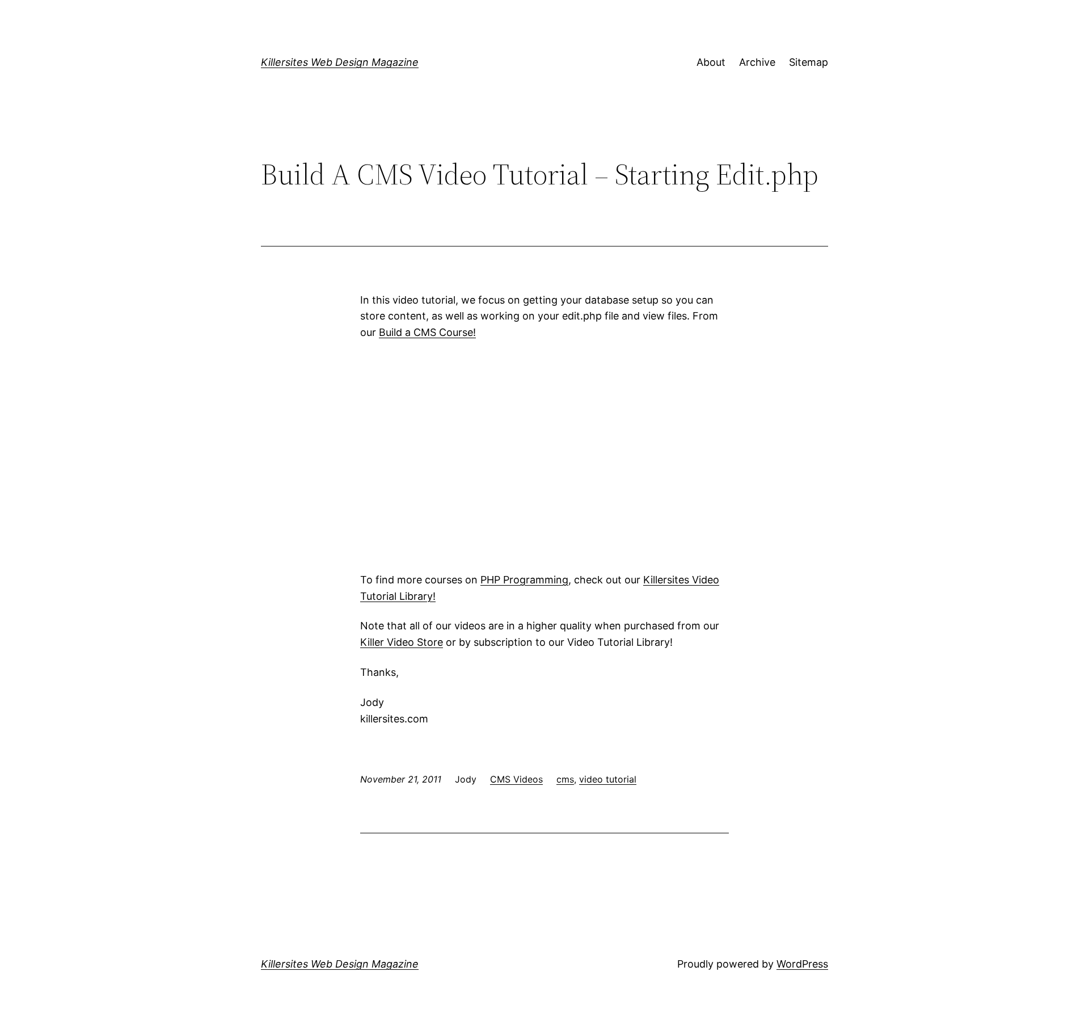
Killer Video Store (401, 642)
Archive (757, 62)
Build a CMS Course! (427, 332)
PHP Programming (524, 580)
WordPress (802, 964)
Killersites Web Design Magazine (340, 62)
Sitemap (808, 62)
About (711, 62)
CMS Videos (516, 779)
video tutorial (607, 779)
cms (565, 779)
